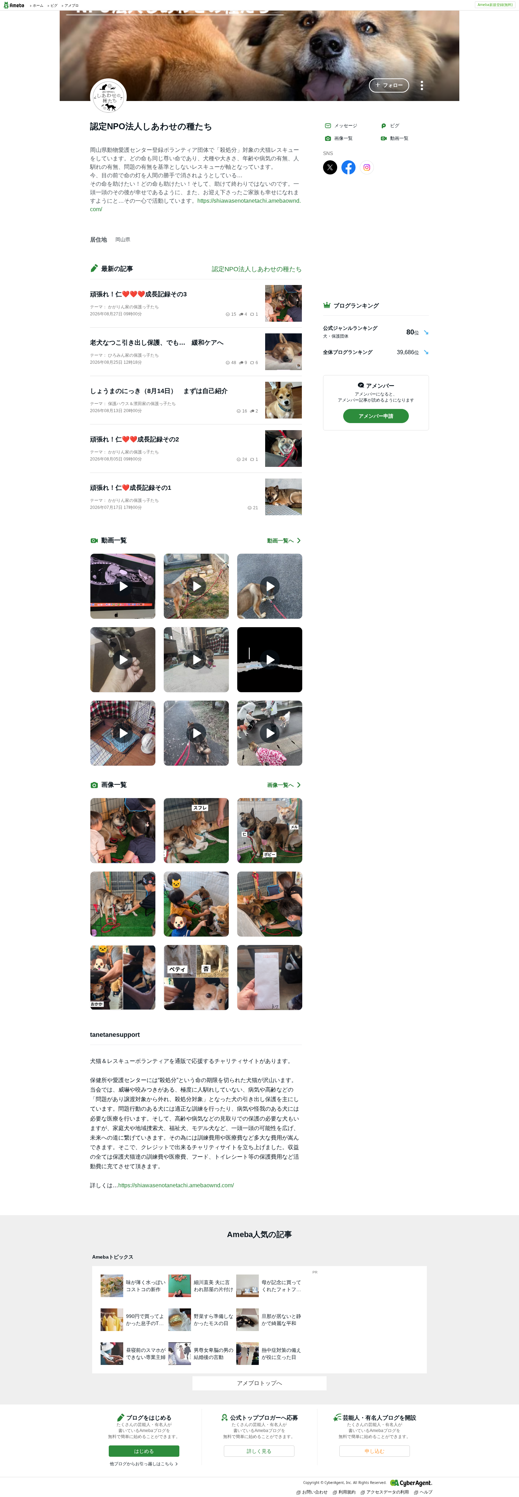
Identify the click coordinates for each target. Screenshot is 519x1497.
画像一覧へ (280, 785)
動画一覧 (399, 138)
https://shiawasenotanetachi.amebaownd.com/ (176, 1185)
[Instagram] (367, 167)
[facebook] (348, 167)
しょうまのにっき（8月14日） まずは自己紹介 (159, 390)
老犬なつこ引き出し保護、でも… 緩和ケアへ (156, 342)
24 (244, 459)
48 (233, 362)
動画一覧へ (280, 540)
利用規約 (347, 1492)
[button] (389, 85)
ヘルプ (426, 1492)
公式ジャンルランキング (350, 328)
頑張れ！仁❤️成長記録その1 (130, 487)
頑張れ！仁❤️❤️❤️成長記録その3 (138, 294)
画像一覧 (343, 138)
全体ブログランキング (347, 352)
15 (233, 314)
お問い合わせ (315, 1492)
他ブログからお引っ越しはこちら (141, 1463)
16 (244, 411)
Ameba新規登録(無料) (495, 4)
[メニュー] (422, 86)
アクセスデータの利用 (387, 1492)
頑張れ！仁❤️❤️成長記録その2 (134, 439)
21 (255, 507)
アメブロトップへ (259, 1383)
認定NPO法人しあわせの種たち (257, 269)
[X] (330, 167)
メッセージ (345, 125)
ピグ (394, 125)
